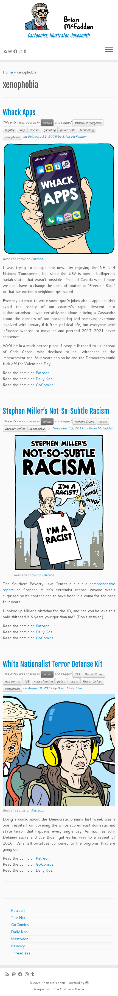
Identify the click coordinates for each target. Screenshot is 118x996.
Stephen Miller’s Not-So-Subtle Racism (56, 411)
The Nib (18, 917)
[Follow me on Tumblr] (26, 51)
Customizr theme (72, 989)
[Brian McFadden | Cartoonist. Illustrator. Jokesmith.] (59, 16)
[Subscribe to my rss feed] (6, 51)
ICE (26, 681)
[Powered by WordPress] (87, 982)
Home (8, 72)
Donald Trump (94, 674)
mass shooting (43, 681)
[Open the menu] (109, 50)
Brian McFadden (74, 136)
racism (103, 421)
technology (87, 130)
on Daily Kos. (41, 379)
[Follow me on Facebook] (16, 51)
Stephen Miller (15, 428)
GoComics (20, 924)
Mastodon (19, 939)
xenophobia (12, 137)
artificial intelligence (88, 123)
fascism (34, 130)
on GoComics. (42, 385)
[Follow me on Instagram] (21, 51)
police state (67, 130)
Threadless (20, 953)
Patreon (18, 910)
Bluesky (18, 946)
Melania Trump (84, 421)
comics (47, 123)
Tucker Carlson (92, 681)
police (61, 681)
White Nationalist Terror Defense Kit (52, 664)
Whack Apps (19, 112)
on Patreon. (35, 258)
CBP (77, 674)
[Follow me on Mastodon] (11, 51)
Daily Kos (19, 932)
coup (22, 130)
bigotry (9, 130)
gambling (50, 130)
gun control (12, 681)
